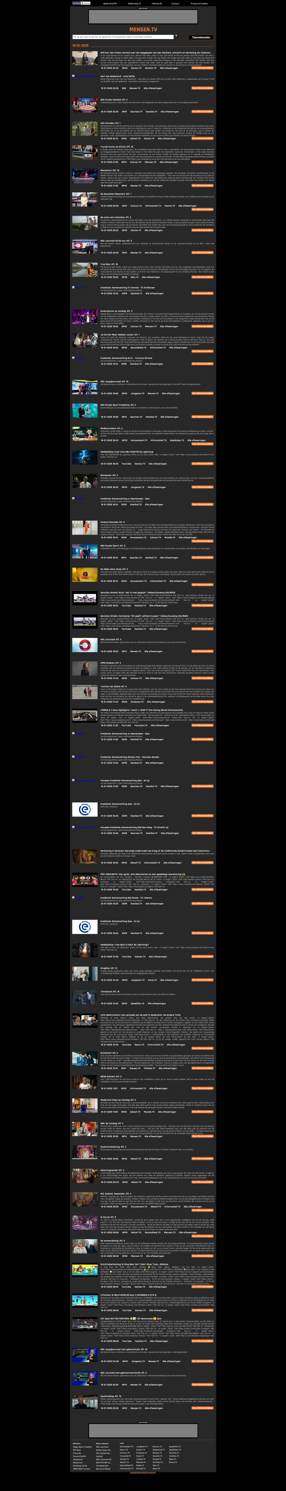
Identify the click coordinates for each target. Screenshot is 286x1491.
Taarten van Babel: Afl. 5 (114, 686)
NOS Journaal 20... (104, 1459)
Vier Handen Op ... (103, 1453)
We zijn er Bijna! (103, 1469)
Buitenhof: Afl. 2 (109, 1053)
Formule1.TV (141, 725)
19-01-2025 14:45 (110, 980)
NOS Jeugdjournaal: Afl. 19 (114, 381)
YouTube (126, 463)
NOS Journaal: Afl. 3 (111, 639)
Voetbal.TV (151, 111)
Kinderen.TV (137, 701)
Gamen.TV (140, 463)
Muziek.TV (170, 537)
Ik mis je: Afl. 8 (108, 1217)
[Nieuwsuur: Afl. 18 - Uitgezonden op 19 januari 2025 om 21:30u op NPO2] (85, 182)
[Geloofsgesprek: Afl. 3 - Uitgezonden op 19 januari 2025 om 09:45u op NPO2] (85, 1182)
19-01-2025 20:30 (110, 205)
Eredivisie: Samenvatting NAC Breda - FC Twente (126, 897)
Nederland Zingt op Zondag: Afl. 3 (118, 1100)
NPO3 (125, 68)
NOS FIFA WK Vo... (103, 1462)
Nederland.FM (109, 3)
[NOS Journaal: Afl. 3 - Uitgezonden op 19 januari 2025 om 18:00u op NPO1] (85, 651)
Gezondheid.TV (138, 347)
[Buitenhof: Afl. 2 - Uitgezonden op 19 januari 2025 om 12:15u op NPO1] (85, 1064)
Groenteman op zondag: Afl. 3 (116, 311)
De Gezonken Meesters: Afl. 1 (116, 194)
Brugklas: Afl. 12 (109, 968)
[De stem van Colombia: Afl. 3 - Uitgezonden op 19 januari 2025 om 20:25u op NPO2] (85, 229)
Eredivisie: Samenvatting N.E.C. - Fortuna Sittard (126, 358)
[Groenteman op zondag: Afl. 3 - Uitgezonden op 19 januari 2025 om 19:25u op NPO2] (85, 323)
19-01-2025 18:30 (109, 487)
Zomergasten (102, 1465)
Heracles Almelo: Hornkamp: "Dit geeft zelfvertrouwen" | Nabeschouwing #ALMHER (144, 616)
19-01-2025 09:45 (110, 1182)
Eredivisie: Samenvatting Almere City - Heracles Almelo (130, 757)
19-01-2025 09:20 (110, 1206)
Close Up (77, 1453)
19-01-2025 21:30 (109, 185)
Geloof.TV (135, 138)
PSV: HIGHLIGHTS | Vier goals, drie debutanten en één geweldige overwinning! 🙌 (143, 874)
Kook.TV (140, 1456)
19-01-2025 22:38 (109, 88)
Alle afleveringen (169, 68)
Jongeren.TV (137, 393)
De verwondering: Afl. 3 (113, 1240)
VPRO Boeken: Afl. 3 (111, 663)
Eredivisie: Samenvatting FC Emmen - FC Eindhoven (128, 287)
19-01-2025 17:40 (109, 678)
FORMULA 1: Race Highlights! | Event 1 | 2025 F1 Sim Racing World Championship (142, 710)
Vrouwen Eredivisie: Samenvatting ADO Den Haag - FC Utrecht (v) (134, 827)
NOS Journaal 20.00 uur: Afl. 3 (116, 240)
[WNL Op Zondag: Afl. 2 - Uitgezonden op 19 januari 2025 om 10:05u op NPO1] (85, 1135)
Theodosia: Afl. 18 (110, 991)
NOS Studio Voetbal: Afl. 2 (114, 99)
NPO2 (124, 138)
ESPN (124, 293)
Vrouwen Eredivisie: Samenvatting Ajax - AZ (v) (125, 780)
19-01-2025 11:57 (109, 1088)
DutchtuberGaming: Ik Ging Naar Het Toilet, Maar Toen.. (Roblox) (134, 1264)
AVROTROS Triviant (81, 1469)
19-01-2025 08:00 (110, 1310)
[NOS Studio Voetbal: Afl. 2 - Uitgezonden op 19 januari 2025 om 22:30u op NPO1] (85, 111)
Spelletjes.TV (177, 440)
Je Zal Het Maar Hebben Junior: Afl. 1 (120, 334)
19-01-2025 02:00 (110, 1408)
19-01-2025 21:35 (109, 162)
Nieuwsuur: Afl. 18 (110, 170)
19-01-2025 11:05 (109, 1112)
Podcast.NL (157, 3)
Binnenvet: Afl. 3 (109, 475)
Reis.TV (134, 277)
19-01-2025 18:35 (109, 463)
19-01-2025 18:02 (109, 605)
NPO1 (124, 111)
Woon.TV (173, 1462)
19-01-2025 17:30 (109, 725)
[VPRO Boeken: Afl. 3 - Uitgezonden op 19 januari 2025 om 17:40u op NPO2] (85, 674)
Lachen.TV (140, 1459)
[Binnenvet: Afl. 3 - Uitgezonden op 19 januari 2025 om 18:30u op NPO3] (85, 487)
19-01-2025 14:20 (109, 1003)
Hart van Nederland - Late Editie (118, 76)
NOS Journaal (102, 1447)
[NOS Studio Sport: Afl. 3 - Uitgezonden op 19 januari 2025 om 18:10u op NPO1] (85, 557)
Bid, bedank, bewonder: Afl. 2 (116, 1193)
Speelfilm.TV (137, 1003)
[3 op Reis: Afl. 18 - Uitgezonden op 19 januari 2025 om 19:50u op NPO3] (85, 276)
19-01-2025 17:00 (109, 739)
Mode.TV (140, 1465)
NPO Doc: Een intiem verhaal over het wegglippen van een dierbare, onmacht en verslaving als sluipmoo (155, 52)
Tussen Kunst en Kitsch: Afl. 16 (117, 146)
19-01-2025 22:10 (109, 138)
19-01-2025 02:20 (109, 1384)
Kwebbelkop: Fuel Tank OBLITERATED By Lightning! (127, 451)
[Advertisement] (143, 16)
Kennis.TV (136, 68)
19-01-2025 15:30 (109, 889)
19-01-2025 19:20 (109, 347)
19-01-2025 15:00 (109, 903)
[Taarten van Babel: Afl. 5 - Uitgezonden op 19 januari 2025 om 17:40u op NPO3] (85, 698)
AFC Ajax (77, 1450)
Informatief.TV (153, 205)
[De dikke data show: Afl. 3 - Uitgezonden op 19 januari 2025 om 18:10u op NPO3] (85, 581)
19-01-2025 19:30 (109, 293)
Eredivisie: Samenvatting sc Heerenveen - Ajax (125, 498)
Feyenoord (78, 1459)
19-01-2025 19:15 (109, 364)
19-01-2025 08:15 (109, 1286)
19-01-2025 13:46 (109, 1044)
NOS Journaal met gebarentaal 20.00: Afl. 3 (124, 1372)
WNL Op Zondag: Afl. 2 (112, 1123)
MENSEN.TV (143, 29)
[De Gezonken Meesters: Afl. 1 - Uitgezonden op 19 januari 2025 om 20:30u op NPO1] (85, 205)
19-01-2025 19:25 (109, 326)
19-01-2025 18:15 (109, 504)
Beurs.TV (139, 1044)
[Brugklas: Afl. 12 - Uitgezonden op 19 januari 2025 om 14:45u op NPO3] (85, 980)
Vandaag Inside (80, 1465)
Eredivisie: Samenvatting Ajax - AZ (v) (120, 804)
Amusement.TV (139, 440)
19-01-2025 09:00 (110, 1232)
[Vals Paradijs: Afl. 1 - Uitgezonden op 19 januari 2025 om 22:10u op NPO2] (85, 135)
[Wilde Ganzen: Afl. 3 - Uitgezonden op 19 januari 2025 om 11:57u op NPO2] (85, 1088)
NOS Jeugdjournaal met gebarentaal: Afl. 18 (124, 1349)
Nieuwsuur (78, 1462)
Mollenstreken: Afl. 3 (112, 428)
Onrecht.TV (150, 68)
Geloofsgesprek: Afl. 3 (112, 1170)
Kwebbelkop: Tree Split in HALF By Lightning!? (125, 944)
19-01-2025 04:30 (110, 1361)
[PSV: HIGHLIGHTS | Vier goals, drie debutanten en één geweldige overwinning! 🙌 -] (85, 886)
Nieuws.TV (135, 88)
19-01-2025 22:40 (110, 68)
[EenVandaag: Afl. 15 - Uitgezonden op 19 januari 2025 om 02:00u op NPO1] (85, 1408)
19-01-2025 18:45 (109, 440)
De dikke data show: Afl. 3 (114, 569)
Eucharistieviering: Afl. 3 (113, 1146)
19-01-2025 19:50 (109, 277)
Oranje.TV (157, 1459)
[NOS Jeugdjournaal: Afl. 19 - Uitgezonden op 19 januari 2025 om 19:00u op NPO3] (85, 393)
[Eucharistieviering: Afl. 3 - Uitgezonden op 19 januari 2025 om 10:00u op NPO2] (85, 1158)
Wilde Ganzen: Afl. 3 (111, 1076)
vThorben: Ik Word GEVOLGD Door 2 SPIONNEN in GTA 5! (129, 1295)
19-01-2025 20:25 (109, 230)
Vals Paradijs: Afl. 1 (110, 123)
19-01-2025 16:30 (109, 816)
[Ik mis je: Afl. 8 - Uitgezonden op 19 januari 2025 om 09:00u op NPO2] (85, 1229)
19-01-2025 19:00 (109, 393)
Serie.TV (152, 980)
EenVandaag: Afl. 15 (111, 1396)
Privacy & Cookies (199, 3)
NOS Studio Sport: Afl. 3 (113, 545)
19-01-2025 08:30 (110, 1256)
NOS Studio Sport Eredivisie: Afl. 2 (118, 405)
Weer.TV (172, 1459)
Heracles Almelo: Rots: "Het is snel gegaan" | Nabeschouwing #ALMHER (138, 592)
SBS (124, 88)
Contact (175, 3)
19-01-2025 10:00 (109, 1158)
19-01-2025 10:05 (109, 1136)
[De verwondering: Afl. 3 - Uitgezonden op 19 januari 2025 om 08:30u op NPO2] (85, 1252)
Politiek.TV (149, 1068)
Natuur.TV (157, 1446)
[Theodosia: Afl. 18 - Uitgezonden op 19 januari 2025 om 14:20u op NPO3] (85, 1003)
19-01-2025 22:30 (109, 111)
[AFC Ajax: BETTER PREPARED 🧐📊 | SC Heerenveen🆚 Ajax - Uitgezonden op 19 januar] (85, 1330)
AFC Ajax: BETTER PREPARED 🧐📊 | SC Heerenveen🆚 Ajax (131, 1318)
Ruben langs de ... (104, 1450)
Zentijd (99, 1456)
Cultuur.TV (135, 162)
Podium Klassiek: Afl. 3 (113, 522)
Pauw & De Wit (79, 1456)
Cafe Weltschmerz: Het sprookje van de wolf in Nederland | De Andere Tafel (141, 1015)
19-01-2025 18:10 (109, 557)
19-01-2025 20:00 (110, 252)
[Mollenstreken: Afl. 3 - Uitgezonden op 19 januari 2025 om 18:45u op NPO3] (85, 440)
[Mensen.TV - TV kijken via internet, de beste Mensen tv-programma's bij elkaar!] (93, 4)
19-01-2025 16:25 (109, 862)
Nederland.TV (134, 3)
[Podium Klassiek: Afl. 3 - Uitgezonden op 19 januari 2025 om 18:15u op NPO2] (85, 534)
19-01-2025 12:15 (109, 1068)
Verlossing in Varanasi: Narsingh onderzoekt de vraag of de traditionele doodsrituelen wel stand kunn (155, 850)
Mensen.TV (150, 162)
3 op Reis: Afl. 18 (109, 264)
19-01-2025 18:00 (109, 651)
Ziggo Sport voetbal (82, 1447)
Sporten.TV (136, 111)
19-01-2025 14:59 (109, 956)
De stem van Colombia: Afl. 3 (116, 217)
